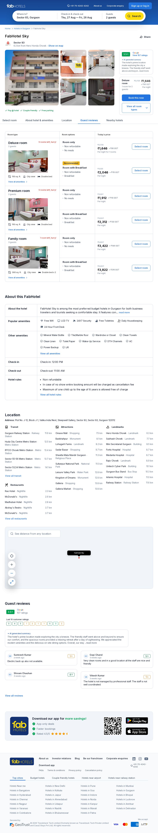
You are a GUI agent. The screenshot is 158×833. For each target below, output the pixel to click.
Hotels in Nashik (53, 808)
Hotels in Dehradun (126, 808)
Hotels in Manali (89, 808)
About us (98, 6)
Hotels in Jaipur (53, 795)
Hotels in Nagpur (18, 804)
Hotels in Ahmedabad (56, 799)
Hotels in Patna (88, 813)
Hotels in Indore (89, 795)
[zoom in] (11, 564)
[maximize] (11, 582)
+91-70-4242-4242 (79, 6)
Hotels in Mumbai (125, 786)
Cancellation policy (93, 770)
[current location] (11, 556)
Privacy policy (75, 770)
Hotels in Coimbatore (20, 813)
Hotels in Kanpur (89, 804)
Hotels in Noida (88, 799)
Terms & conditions (56, 770)
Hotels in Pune (88, 786)
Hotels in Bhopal (124, 795)
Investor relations (61, 758)
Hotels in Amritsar (125, 804)
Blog (77, 758)
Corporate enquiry (115, 6)
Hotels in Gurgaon (22, 28)
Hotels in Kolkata (53, 790)
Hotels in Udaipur (54, 804)
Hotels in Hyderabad (20, 795)
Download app (47, 765)
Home (7, 28)
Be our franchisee (93, 758)
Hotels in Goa (87, 790)
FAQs (41, 770)
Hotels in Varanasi (19, 808)
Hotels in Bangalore (20, 790)
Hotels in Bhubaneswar (57, 813)
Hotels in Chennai (19, 799)
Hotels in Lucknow (125, 799)
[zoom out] (11, 573)
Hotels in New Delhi (55, 786)
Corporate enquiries (117, 758)
